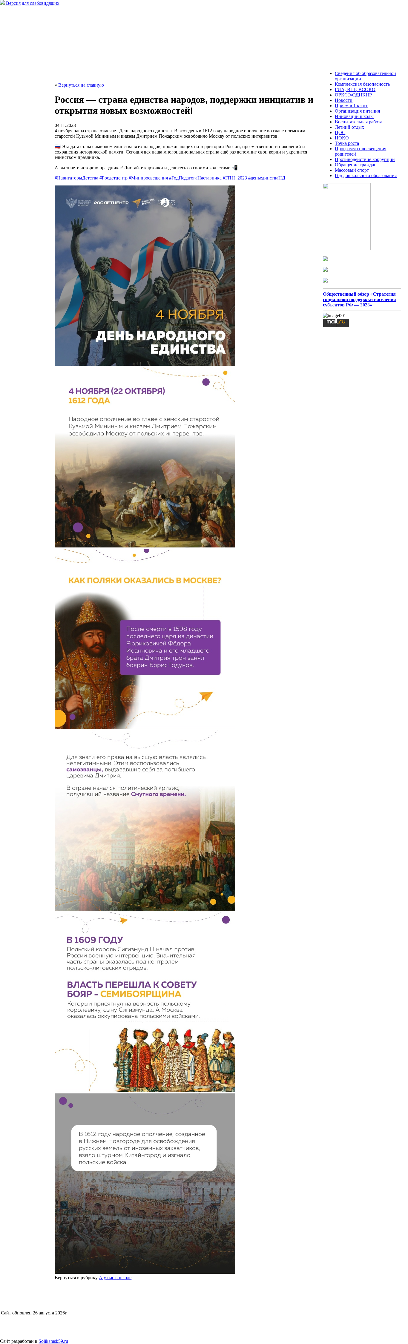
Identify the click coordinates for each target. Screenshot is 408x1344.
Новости (343, 100)
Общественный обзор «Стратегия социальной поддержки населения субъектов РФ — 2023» (359, 299)
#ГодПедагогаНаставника (195, 177)
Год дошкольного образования (366, 175)
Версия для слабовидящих (32, 3)
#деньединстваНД (266, 177)
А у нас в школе (115, 1277)
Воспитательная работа (358, 121)
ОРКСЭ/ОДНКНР (353, 94)
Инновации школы (354, 116)
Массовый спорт (352, 170)
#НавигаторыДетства (76, 177)
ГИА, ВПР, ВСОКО (355, 89)
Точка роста (347, 143)
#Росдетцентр (113, 177)
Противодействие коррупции (365, 159)
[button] (185, 276)
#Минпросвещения (148, 177)
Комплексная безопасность (362, 84)
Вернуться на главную (81, 85)
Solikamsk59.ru (53, 1341)
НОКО (342, 137)
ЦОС (340, 132)
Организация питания (357, 110)
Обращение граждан (356, 164)
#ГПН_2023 (235, 177)
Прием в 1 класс (351, 105)
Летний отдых (349, 127)
